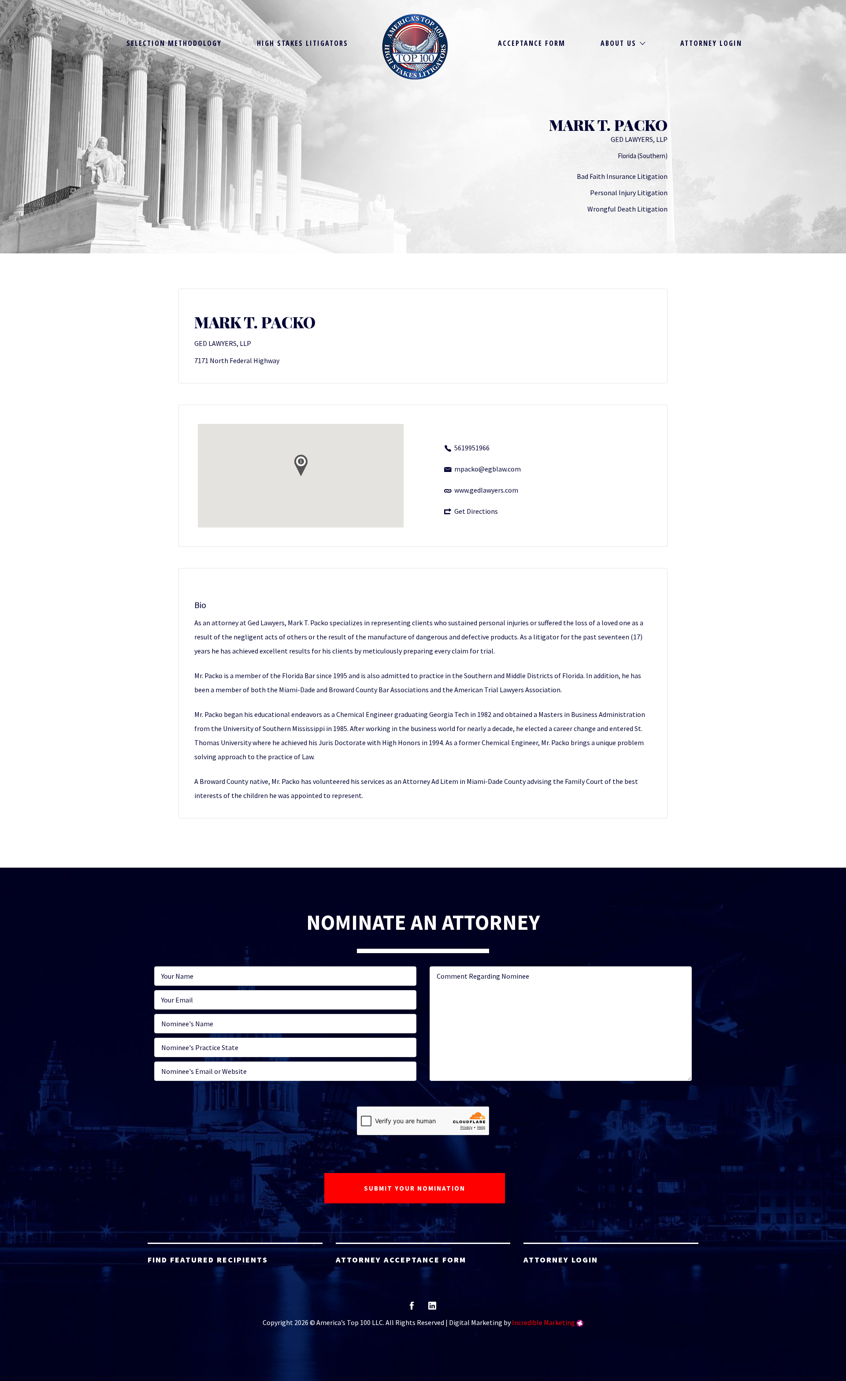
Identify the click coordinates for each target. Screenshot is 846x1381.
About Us (618, 43)
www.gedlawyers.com (486, 490)
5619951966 (472, 447)
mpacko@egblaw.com (487, 468)
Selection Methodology (174, 43)
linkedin (432, 1308)
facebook (412, 1308)
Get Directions (476, 511)
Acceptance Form (531, 43)
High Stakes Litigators (302, 43)
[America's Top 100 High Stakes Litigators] (415, 47)
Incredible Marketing (543, 1322)
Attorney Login (711, 43)
